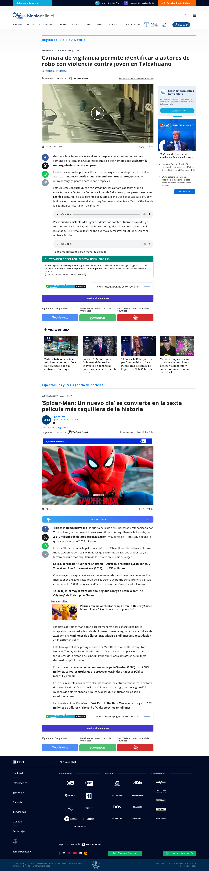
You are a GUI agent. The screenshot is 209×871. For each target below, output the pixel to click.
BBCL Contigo (133, 24)
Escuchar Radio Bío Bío (178, 3)
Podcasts (17, 24)
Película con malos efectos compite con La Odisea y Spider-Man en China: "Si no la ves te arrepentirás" (116, 607)
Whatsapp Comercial (127, 853)
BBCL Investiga (116, 24)
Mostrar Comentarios (97, 298)
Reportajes (19, 831)
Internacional (46, 24)
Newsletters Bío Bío (110, 3)
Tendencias (88, 24)
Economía (61, 24)
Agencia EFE (59, 416)
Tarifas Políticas (21, 851)
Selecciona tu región (28, 3)
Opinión (101, 24)
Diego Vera (62, 427)
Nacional (30, 24)
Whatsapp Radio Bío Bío (181, 853)
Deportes (74, 24)
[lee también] (65, 612)
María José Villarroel (56, 71)
